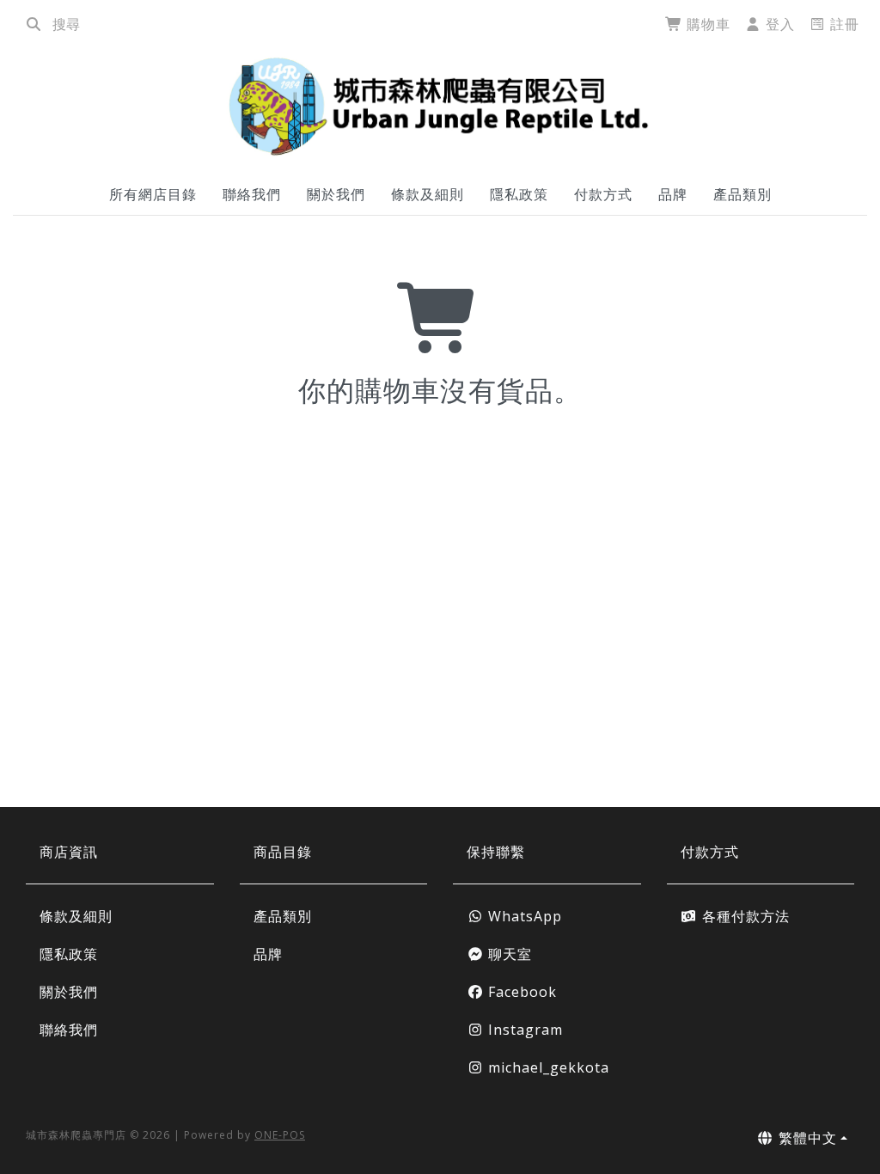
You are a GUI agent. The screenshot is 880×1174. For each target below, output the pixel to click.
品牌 (673, 194)
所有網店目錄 (153, 194)
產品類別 (742, 194)
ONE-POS (279, 1135)
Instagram (523, 1029)
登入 (778, 24)
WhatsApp (523, 916)
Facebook (520, 991)
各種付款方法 (744, 916)
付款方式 (603, 194)
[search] (33, 24)
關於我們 (336, 194)
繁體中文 (805, 1137)
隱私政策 (519, 194)
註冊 (842, 24)
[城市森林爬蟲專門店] (440, 105)
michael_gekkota (546, 1067)
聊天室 (508, 954)
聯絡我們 (252, 194)
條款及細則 (427, 194)
